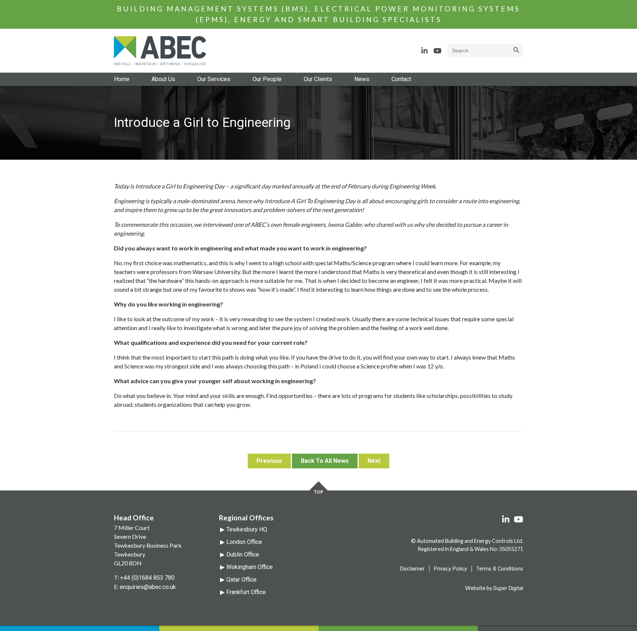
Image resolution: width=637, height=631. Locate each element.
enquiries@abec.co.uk (148, 586)
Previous (269, 460)
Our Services (213, 79)
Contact (401, 79)
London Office (244, 541)
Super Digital (508, 588)
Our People (267, 79)
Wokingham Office (249, 567)
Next (374, 460)
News (361, 79)
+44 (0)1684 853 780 (147, 577)
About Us (163, 79)
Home (121, 79)
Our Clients (318, 79)
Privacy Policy (450, 569)
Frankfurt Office (246, 592)
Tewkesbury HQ (246, 529)
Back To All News (325, 460)
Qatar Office (241, 579)
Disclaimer (412, 569)
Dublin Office (242, 554)
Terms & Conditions (499, 569)
